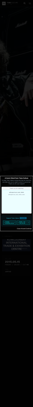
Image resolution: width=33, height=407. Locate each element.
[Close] (31, 178)
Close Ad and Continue (24, 229)
